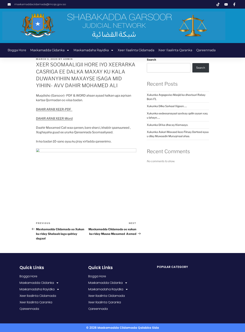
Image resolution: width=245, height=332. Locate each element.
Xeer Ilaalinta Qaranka (175, 50)
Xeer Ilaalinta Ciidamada (136, 50)
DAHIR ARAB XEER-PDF (54, 109)
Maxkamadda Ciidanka (47, 50)
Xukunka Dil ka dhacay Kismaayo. (167, 124)
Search (151, 59)
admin (68, 59)
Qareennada (206, 50)
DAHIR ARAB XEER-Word (54, 118)
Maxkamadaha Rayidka (91, 50)
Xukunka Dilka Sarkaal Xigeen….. (167, 106)
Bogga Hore (17, 50)
